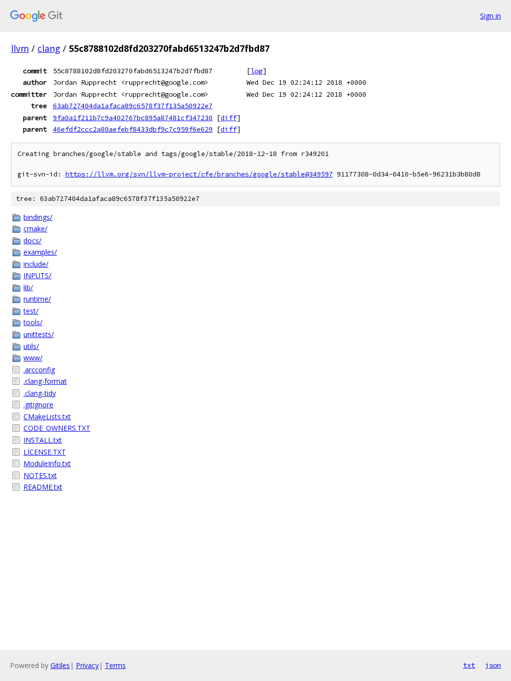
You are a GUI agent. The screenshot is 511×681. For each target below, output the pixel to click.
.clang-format (45, 381)
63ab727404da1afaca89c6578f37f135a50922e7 (133, 105)
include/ (35, 264)
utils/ (31, 346)
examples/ (40, 252)
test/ (30, 311)
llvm (20, 48)
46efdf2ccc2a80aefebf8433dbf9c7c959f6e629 (133, 129)
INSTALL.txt (42, 440)
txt (469, 665)
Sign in (490, 15)
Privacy (87, 665)
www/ (32, 357)
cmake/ (35, 228)
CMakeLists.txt (47, 416)
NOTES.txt (40, 475)
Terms (115, 665)
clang (48, 48)
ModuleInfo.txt (47, 463)
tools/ (32, 322)
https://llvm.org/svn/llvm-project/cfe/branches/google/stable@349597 (199, 174)
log (256, 70)
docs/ (32, 240)
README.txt (42, 487)
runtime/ (37, 299)
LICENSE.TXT (44, 452)
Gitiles (60, 665)
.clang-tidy (39, 393)
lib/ (28, 287)
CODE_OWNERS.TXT (56, 428)
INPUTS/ (37, 275)
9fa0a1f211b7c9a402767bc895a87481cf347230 (133, 117)
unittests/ (38, 334)
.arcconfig (39, 369)
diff (229, 117)
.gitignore (38, 404)
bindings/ (37, 217)
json (493, 665)
